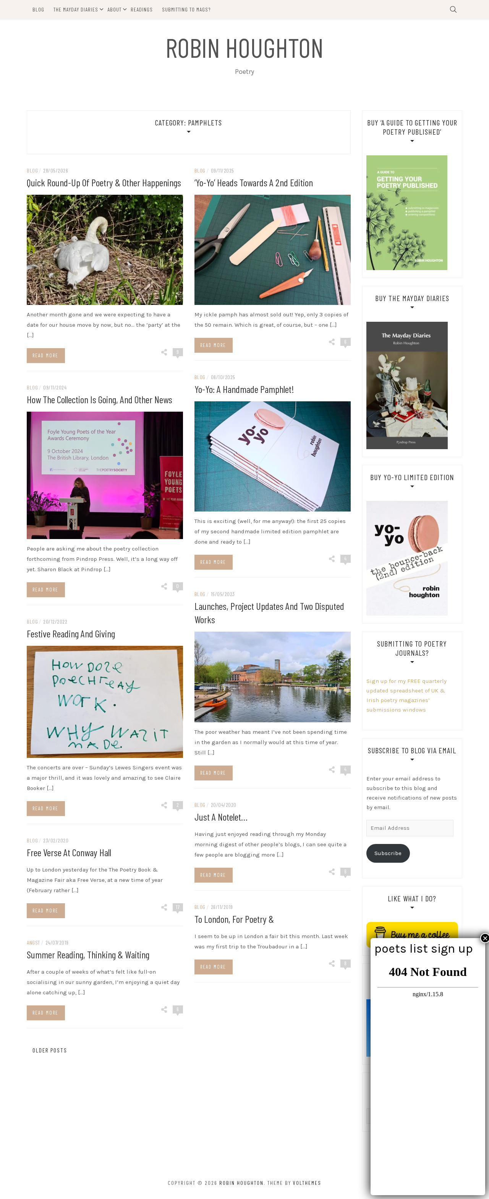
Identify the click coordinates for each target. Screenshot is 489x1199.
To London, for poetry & (234, 919)
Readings (142, 9)
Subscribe (388, 853)
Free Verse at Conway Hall (69, 852)
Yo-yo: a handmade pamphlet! (244, 389)
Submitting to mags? (186, 9)
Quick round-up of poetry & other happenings (104, 182)
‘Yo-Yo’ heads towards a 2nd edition (253, 182)
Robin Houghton (244, 47)
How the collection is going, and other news (99, 399)
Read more (45, 355)
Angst (33, 942)
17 (178, 907)
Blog (38, 9)
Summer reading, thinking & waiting (88, 954)
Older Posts (49, 1050)
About (114, 9)
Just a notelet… (221, 817)
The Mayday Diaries (75, 9)
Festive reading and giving (71, 633)
